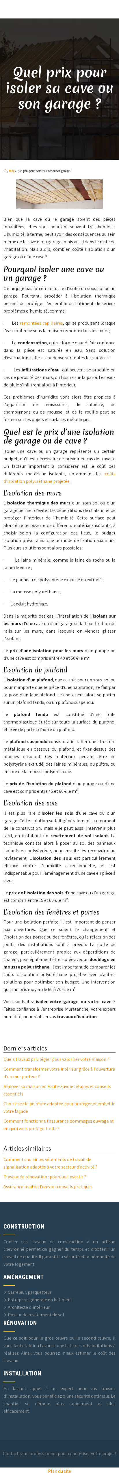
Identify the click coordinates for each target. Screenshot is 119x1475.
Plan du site (59, 1471)
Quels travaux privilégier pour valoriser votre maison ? (56, 1059)
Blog (11, 171)
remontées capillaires (41, 323)
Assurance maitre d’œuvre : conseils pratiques (48, 1187)
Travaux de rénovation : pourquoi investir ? (44, 1177)
